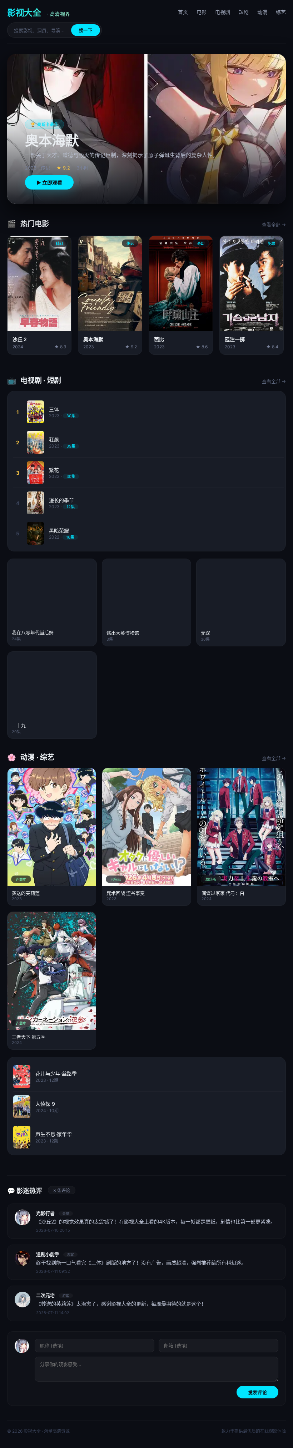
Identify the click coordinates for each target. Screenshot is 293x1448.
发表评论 (257, 1392)
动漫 (262, 12)
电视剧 (222, 12)
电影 (202, 12)
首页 (183, 12)
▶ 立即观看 (49, 183)
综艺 (281, 12)
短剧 (244, 12)
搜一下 (85, 30)
